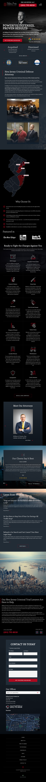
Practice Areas (23, 743)
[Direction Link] (23, 714)
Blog (23, 753)
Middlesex (9, 87)
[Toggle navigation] (40, 4)
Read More (6, 510)
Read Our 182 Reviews (34, 41)
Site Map (23, 756)
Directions (8, 710)
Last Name (26, 650)
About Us (23, 740)
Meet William (28, 440)
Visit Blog (23, 546)
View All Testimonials (34, 483)
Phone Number (12, 663)
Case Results (23, 750)
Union (34, 85)
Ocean (40, 85)
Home (23, 737)
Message (11, 669)
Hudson (37, 85)
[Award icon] (9, 62)
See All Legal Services (22, 395)
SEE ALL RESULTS (23, 55)
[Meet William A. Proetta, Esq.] (23, 409)
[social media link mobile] (37, 632)
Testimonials (23, 746)
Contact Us (23, 763)
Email (10, 657)
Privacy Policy (23, 759)
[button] (4, 50)
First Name (11, 650)
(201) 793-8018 (10, 632)
